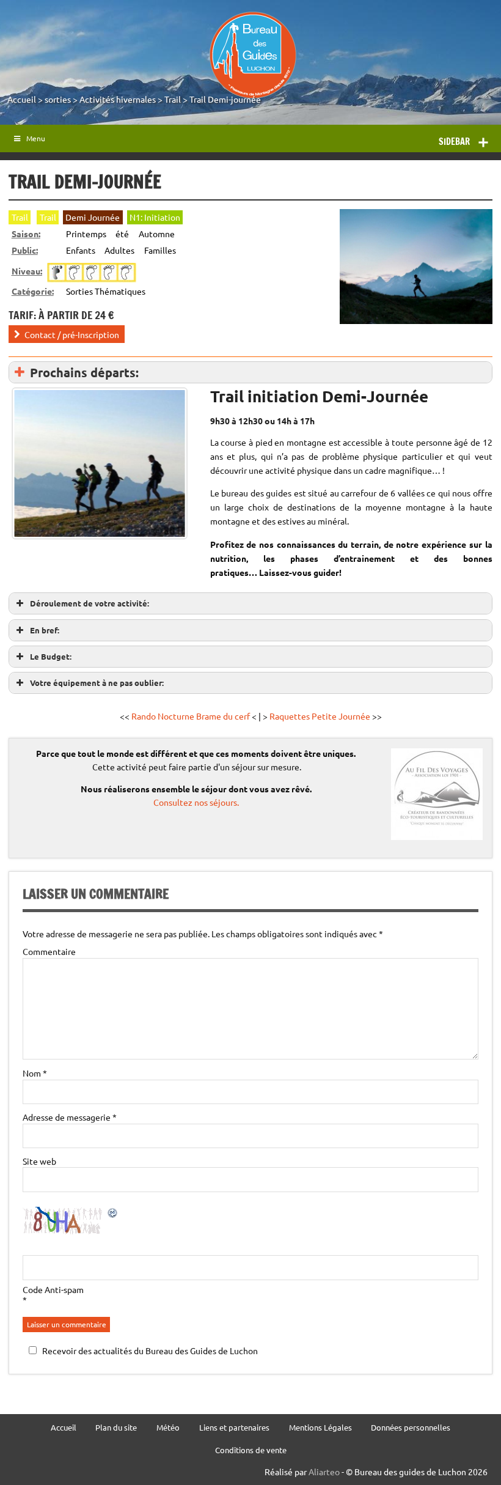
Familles (160, 250)
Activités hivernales (117, 99)
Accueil (21, 99)
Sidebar (454, 141)
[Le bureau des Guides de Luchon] (252, 55)
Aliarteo (324, 1471)
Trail (172, 99)
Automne (157, 233)
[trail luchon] (99, 463)
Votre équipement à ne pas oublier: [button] (97, 682)
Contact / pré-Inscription (71, 333)
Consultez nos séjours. (196, 802)
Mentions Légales (320, 1428)
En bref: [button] (44, 630)
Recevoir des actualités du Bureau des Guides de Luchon (150, 1350)
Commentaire (49, 951)
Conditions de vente (251, 1450)
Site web (39, 1161)
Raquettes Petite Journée (320, 715)
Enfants (80, 250)
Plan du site (116, 1428)
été (122, 233)
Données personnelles (410, 1428)
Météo (168, 1428)
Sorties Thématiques (105, 291)
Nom (35, 1073)
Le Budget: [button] (50, 656)
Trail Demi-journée (225, 99)
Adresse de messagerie (70, 1117)
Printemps (86, 233)
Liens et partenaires (234, 1428)
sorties (58, 99)
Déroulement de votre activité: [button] (89, 603)
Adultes (119, 250)
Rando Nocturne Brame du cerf (191, 715)
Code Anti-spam (53, 1289)
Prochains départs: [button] (84, 372)
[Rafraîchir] (113, 1214)
